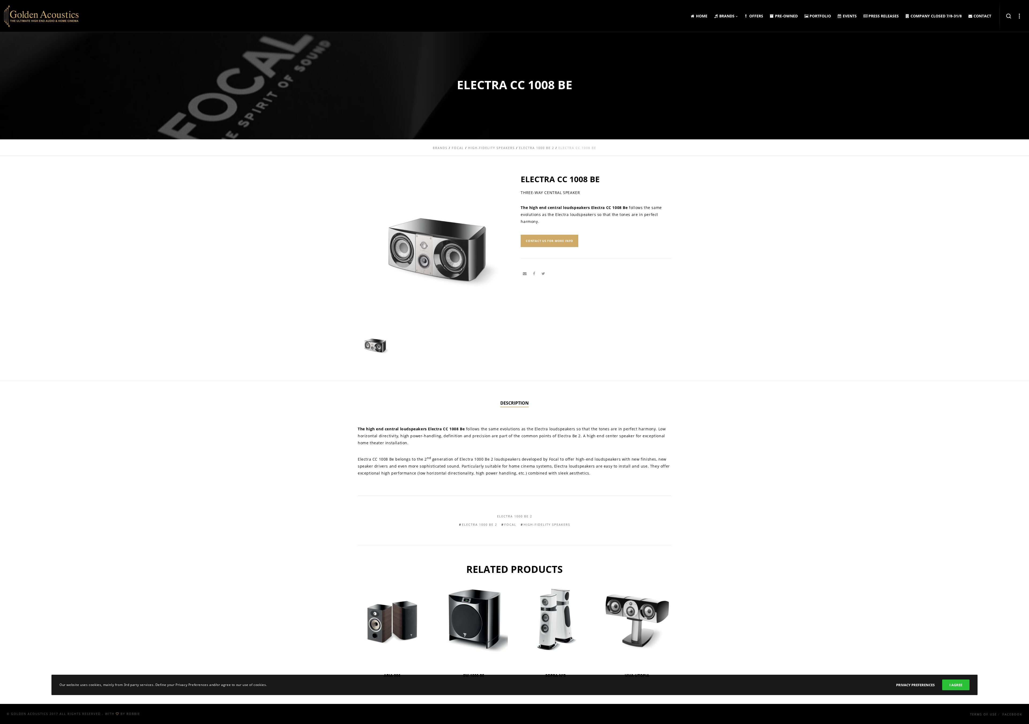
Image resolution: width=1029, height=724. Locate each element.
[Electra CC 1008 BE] (525, 274)
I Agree (955, 684)
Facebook (1012, 714)
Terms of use (983, 714)
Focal (510, 525)
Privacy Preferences (915, 684)
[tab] (514, 403)
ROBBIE (133, 714)
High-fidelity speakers (547, 525)
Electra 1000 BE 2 (514, 516)
